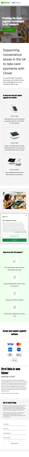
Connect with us (9, 30)
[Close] (26, 215)
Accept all (14, 240)
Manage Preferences (14, 236)
